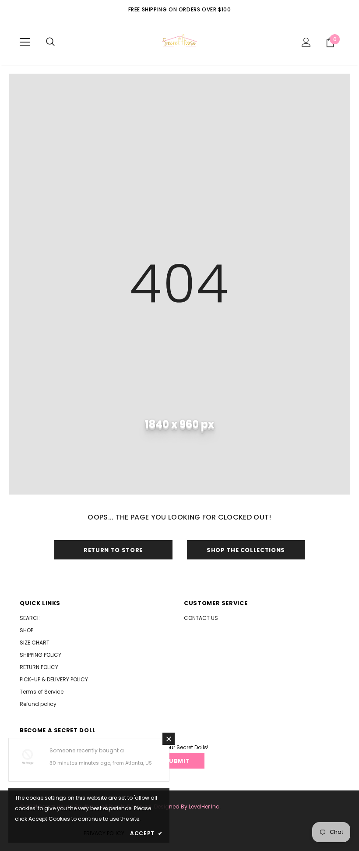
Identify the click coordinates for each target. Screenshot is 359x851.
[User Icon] (306, 42)
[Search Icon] (50, 42)
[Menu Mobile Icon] (25, 42)
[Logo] (179, 42)
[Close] (168, 739)
